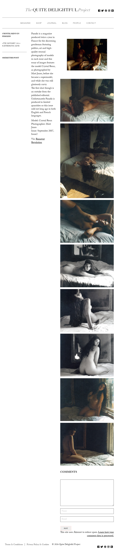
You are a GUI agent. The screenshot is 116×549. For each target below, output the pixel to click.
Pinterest (106, 10)
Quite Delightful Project (58, 10)
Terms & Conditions (14, 545)
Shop (39, 23)
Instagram (109, 10)
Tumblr (112, 10)
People (77, 23)
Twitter (102, 10)
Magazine (25, 23)
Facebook (99, 10)
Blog (65, 23)
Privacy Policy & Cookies (38, 545)
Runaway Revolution (38, 141)
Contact (91, 23)
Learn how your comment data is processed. (100, 534)
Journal (52, 23)
